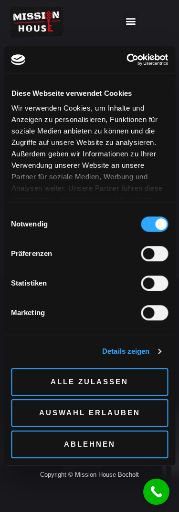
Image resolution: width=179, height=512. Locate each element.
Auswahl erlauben (89, 413)
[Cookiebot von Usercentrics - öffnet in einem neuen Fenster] (127, 59)
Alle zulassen (89, 382)
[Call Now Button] (156, 492)
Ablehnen (90, 444)
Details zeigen (125, 351)
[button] (130, 21)
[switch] (154, 253)
